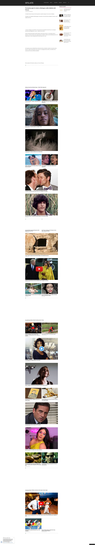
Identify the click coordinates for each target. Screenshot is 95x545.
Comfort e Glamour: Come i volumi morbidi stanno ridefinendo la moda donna (67, 21)
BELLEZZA (60, 2)
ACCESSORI (55, 2)
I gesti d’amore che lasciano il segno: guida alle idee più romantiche (67, 10)
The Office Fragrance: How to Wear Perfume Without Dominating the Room (67, 27)
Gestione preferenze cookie (92, 544)
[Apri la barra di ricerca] (69, 2)
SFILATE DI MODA (46, 2)
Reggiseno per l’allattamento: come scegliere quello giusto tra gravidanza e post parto (67, 15)
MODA (51, 2)
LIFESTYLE (64, 2)
